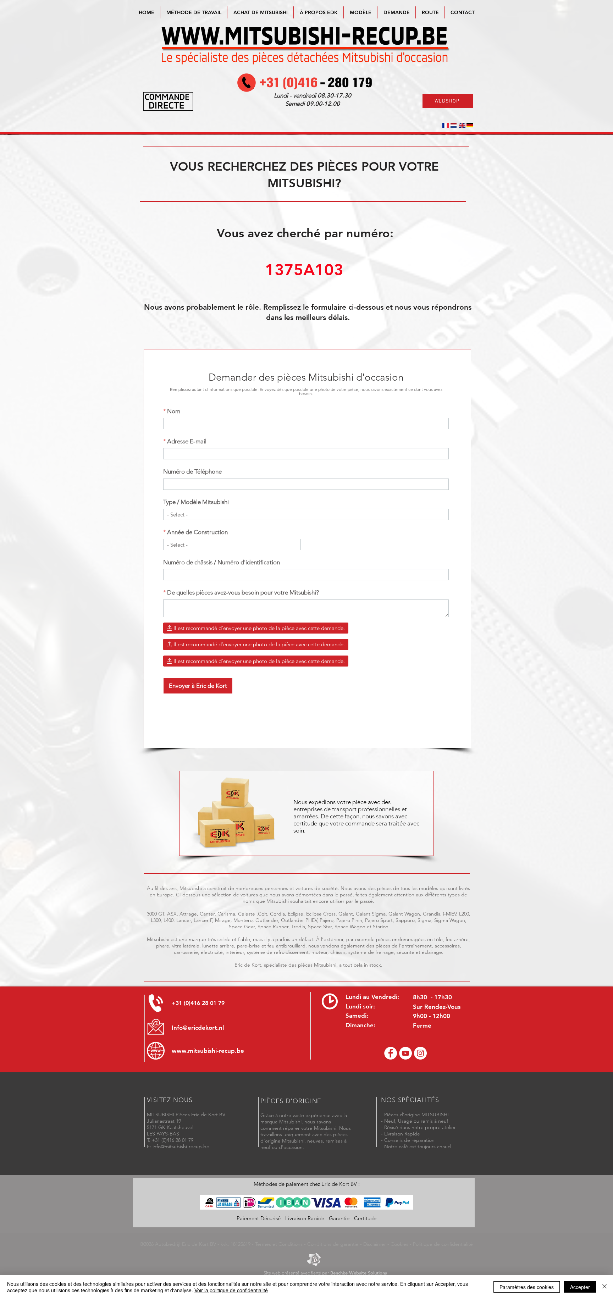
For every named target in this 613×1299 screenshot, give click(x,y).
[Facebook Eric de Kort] (390, 1053)
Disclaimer (374, 1244)
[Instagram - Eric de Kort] (420, 1053)
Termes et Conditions (279, 1244)
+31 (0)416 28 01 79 (198, 1003)
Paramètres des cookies (526, 1286)
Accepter (580, 1286)
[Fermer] (604, 1287)
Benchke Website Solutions (358, 1273)
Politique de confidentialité (443, 1244)
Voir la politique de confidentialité (231, 1290)
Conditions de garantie (333, 1244)
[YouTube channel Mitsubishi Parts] (405, 1053)
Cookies (399, 1244)
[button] (360, 12)
